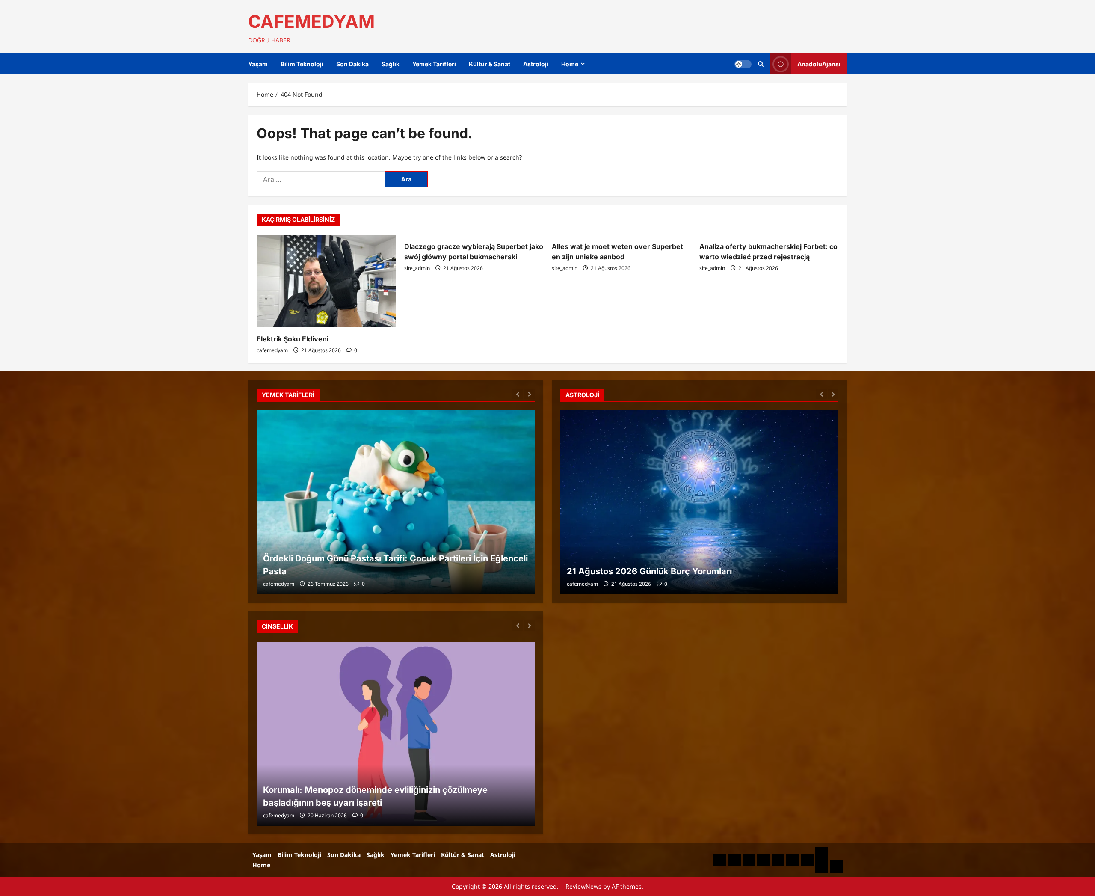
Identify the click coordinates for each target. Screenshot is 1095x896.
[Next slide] (529, 394)
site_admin (417, 268)
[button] (761, 64)
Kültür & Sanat (489, 64)
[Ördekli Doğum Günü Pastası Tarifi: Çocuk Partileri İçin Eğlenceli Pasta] (396, 502)
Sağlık (391, 64)
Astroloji (535, 64)
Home (569, 64)
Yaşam (258, 64)
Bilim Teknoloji (302, 64)
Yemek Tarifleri (434, 64)
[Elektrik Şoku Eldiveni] (326, 281)
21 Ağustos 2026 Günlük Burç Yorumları (649, 571)
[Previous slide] (517, 394)
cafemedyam (272, 350)
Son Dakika (352, 64)
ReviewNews (583, 886)
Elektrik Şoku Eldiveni (292, 339)
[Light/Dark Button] (743, 64)
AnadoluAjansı (818, 64)
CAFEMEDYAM (311, 21)
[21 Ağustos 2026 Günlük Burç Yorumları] (699, 502)
